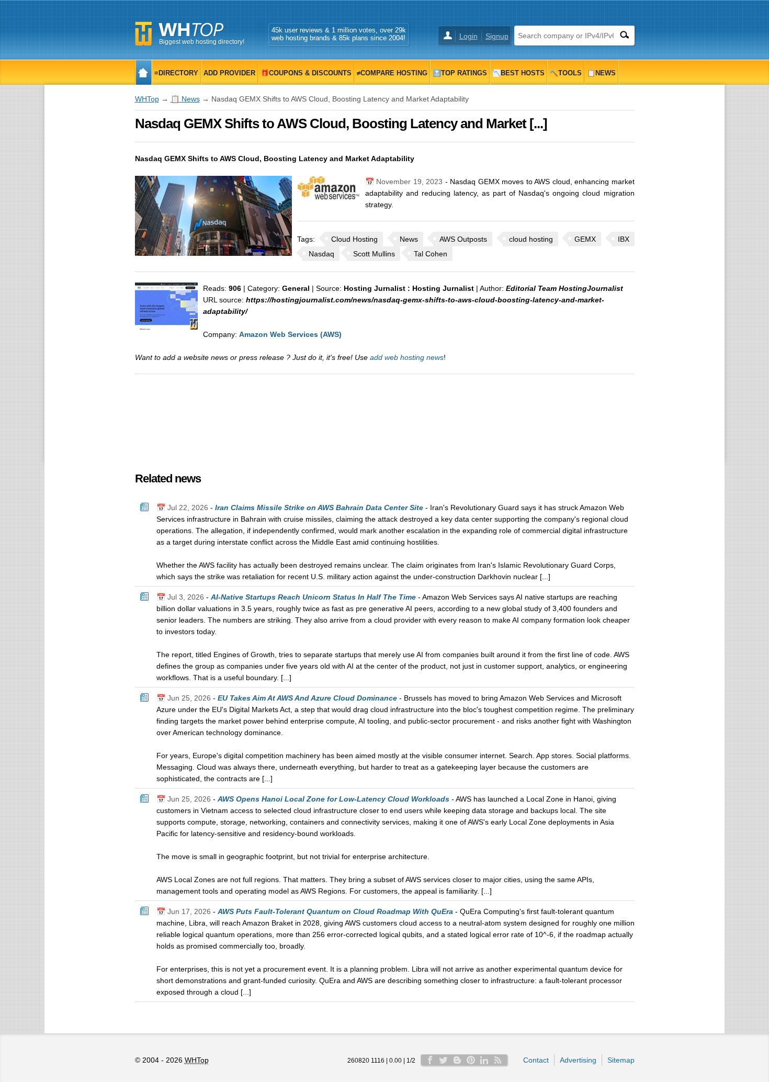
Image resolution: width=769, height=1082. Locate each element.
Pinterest (471, 1060)
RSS (498, 1060)
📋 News (185, 99)
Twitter (443, 1060)
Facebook (430, 1060)
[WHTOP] (143, 72)
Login (468, 36)
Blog (457, 1060)
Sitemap (621, 1060)
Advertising (578, 1060)
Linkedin (484, 1060)
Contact (536, 1060)
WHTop (147, 99)
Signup (496, 36)
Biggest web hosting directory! (201, 42)
